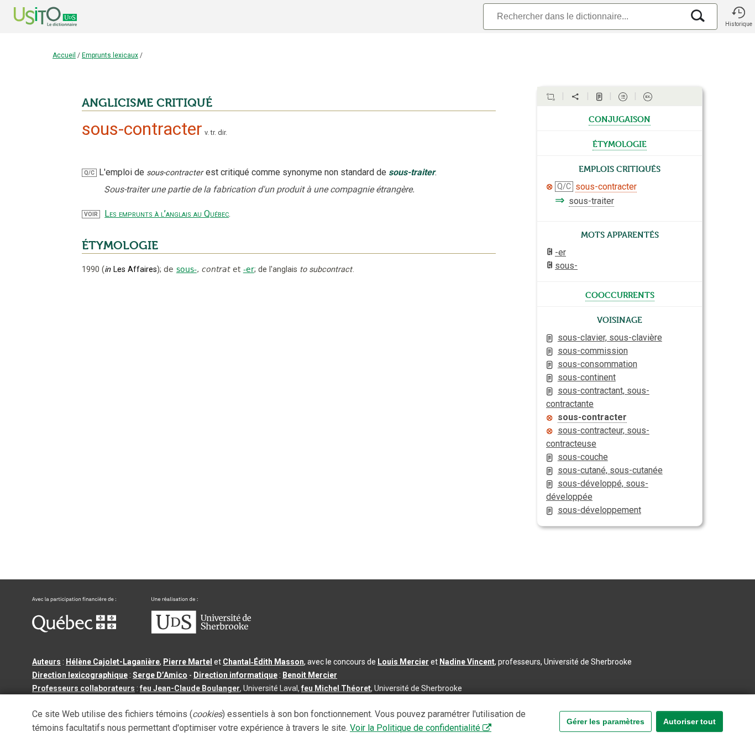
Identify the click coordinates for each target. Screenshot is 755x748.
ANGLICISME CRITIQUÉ (147, 102)
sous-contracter (606, 186)
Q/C (89, 172)
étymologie (620, 143)
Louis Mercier (403, 661)
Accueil (64, 55)
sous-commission (593, 351)
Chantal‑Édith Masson (263, 661)
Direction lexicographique (80, 675)
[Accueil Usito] (33, 16)
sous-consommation (597, 364)
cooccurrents (619, 294)
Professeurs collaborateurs (83, 688)
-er (248, 269)
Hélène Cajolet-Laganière (113, 661)
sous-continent (587, 377)
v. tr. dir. (216, 132)
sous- (186, 269)
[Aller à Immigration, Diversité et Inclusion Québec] (74, 629)
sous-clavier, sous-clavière (610, 337)
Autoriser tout (689, 721)
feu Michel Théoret (336, 688)
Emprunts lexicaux (110, 55)
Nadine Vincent (467, 661)
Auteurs (46, 661)
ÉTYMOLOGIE (120, 245)
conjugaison (620, 118)
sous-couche (583, 457)
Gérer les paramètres (605, 721)
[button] (738, 16)
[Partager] (575, 96)
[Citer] (550, 96)
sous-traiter (591, 201)
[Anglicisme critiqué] (549, 186)
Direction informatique (235, 675)
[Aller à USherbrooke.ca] (201, 630)
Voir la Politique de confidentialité (415, 728)
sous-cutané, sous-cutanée (610, 470)
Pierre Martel (187, 661)
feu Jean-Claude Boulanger (190, 688)
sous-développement (599, 510)
